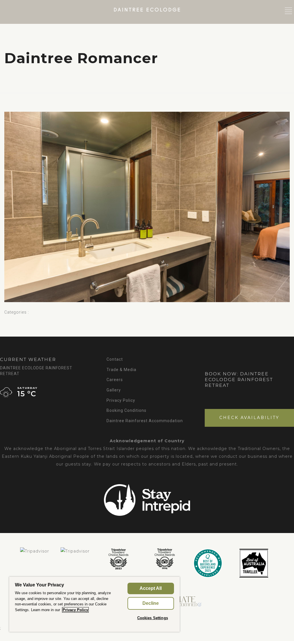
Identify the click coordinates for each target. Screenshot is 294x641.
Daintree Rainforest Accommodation (145, 420)
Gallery (114, 390)
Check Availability (249, 417)
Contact (115, 359)
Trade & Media (121, 369)
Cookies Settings (152, 618)
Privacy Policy (121, 400)
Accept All (151, 588)
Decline (150, 603)
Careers (115, 379)
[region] (94, 604)
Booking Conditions (126, 410)
